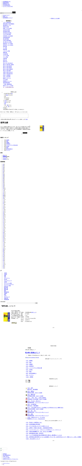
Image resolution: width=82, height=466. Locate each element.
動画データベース (7, 78)
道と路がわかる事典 (7, 41)
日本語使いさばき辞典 (8, 35)
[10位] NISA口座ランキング (33, 438)
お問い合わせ (6, 456)
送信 (27, 119)
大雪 (5, 100)
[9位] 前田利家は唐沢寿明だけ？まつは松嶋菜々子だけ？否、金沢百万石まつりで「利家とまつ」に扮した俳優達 (53, 437)
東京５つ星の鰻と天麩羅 (8, 64)
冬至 (5, 102)
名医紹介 (5, 159)
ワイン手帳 (5, 57)
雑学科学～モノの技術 (8, 43)
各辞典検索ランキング (7, 17)
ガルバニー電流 (7, 285)
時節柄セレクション (7, 81)
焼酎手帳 (5, 52)
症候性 (7, 146)
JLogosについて (6, 15)
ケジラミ (8, 150)
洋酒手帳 (5, 58)
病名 (4, 155)
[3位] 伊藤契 (29, 364)
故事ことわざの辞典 (7, 28)
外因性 (5, 273)
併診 (7, 141)
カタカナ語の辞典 (7, 34)
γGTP (5, 295)
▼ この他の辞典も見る (8, 87)
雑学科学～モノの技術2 (8, 45)
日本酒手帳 (5, 54)
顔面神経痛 (6, 299)
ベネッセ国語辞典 (7, 22)
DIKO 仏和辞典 (6, 75)
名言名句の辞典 (6, 29)
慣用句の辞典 (6, 26)
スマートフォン (6, 463)
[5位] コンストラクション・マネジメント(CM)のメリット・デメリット (43, 429)
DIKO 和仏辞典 (6, 76)
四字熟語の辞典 (6, 31)
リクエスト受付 (6, 457)
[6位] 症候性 (29, 369)
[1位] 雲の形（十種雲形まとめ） (34, 422)
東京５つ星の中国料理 (8, 69)
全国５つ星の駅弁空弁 (8, 73)
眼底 (5, 294)
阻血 (7, 147)
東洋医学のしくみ (7, 25)
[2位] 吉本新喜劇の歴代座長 (33, 424)
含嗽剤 (5, 293)
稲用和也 (8, 143)
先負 (5, 103)
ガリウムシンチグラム (9, 284)
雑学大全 (5, 60)
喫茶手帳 (5, 49)
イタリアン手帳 (6, 51)
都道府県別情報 (6, 82)
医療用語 (5, 156)
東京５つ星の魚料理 (7, 67)
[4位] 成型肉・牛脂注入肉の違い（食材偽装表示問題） (39, 428)
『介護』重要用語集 (7, 84)
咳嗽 (5, 275)
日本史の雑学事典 (7, 40)
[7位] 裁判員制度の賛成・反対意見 (34, 433)
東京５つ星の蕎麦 (7, 70)
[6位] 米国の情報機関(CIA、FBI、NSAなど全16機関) (39, 431)
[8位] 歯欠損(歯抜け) (31, 373)
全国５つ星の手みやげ (8, 72)
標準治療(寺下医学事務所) (8, 23)
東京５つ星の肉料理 (7, 66)
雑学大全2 (5, 61)
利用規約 (5, 453)
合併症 (5, 281)
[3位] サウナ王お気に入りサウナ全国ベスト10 (37, 426)
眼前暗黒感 (6, 292)
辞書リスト (5, 16)
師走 (7, 94)
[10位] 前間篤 (29, 377)
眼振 (5, 290)
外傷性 (5, 274)
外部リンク (33, 312)
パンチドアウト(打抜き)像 (12, 145)
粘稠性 (7, 140)
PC (3, 464)
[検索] (14, 12)
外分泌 (5, 279)
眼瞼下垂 (6, 288)
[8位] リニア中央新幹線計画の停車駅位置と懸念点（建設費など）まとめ (44, 435)
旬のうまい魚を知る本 (8, 63)
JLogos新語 (5, 79)
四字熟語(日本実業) (7, 32)
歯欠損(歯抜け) (9, 148)
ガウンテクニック (8, 280)
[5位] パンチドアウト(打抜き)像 (34, 368)
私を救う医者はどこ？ (32, 352)
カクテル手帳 (6, 55)
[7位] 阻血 (28, 371)
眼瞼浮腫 (6, 289)
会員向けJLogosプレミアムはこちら (10, 458)
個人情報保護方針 (7, 455)
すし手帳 (5, 48)
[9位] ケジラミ (30, 375)
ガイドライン (7, 278)
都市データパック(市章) (8, 85)
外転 (5, 276)
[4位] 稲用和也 (30, 366)
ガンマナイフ (7, 296)
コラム (4, 157)
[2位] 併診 (28, 362)
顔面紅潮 (6, 298)
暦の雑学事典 (6, 38)
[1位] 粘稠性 (29, 360)
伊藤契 (7, 142)
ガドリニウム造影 (8, 283)
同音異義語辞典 (6, 37)
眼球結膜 (6, 286)
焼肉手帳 (5, 46)
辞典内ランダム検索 (55, 18)
